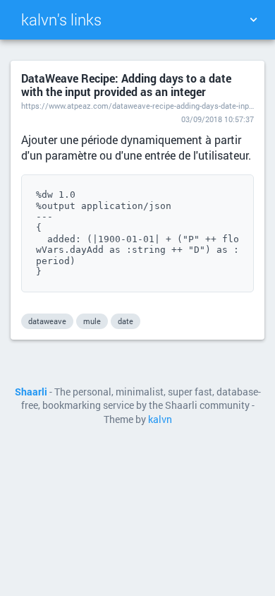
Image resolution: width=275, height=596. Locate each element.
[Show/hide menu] (253, 19)
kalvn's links (61, 19)
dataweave (47, 321)
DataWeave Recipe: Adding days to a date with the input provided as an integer (126, 84)
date (125, 321)
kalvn (160, 419)
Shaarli (31, 392)
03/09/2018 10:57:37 (217, 119)
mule (92, 321)
